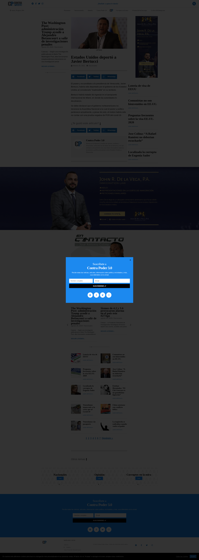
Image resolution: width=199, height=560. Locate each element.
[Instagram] (108, 295)
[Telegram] (90, 295)
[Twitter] (102, 295)
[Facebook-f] (96, 295)
